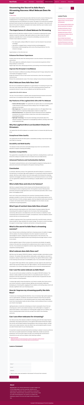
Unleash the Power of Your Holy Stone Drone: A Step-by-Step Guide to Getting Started (27, 338)
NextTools (13, 2)
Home (25, 1)
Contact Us (63, 1)
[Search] (72, 8)
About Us (57, 1)
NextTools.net (13, 387)
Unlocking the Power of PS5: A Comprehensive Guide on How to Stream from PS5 (65, 34)
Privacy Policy (70, 1)
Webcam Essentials (49, 1)
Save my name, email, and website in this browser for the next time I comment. (29, 373)
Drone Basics (31, 1)
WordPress (51, 403)
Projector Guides (39, 1)
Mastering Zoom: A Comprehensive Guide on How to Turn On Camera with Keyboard (66, 20)
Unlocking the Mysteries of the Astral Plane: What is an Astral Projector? (25, 340)
